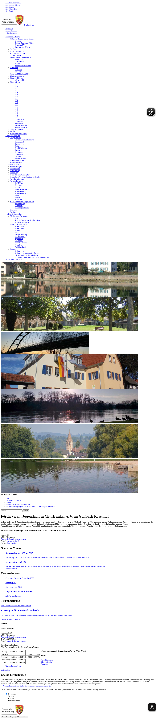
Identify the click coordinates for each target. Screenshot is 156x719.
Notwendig (12, 694)
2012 (16, 107)
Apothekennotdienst (22, 222)
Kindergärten (19, 228)
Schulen (17, 230)
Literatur (18, 156)
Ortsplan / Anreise (16, 129)
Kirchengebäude (16, 162)
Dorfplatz (18, 185)
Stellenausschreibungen (18, 134)
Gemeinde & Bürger (12, 37)
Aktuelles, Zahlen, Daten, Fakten (22, 39)
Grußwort (13, 49)
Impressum (9, 29)
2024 (16, 86)
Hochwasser (19, 152)
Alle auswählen (22, 717)
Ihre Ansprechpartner (17, 51)
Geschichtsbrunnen (21, 148)
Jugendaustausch (21, 127)
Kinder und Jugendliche (18, 224)
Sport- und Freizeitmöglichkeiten (22, 202)
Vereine (13, 212)
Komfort (11, 698)
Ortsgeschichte (15, 138)
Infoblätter (18, 72)
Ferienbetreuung (20, 119)
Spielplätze (18, 206)
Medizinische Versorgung (19, 216)
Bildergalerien (15, 82)
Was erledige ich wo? (17, 53)
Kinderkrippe (19, 226)
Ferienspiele (19, 121)
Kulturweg (18, 146)
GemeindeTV (20, 45)
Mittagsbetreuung (21, 125)
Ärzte (17, 218)
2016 (16, 101)
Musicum (18, 195)
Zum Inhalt (9, 7)
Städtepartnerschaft (17, 160)
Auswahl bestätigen (8, 717)
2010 (16, 111)
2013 (16, 105)
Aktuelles (18, 41)
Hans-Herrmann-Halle (23, 189)
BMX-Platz (19, 183)
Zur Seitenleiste (11, 9)
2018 (16, 97)
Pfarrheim (18, 200)
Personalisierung (14, 701)
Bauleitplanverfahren (22, 47)
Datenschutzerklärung (13, 666)
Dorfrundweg (19, 144)
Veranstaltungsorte (16, 181)
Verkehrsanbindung (17, 179)
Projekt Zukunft (20, 247)
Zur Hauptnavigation (13, 3)
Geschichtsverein (21, 158)
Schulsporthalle (20, 193)
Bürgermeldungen (16, 78)
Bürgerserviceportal (17, 76)
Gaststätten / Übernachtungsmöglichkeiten (25, 177)
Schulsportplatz (20, 191)
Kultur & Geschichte (12, 136)
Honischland (19, 142)
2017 (16, 99)
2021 (16, 90)
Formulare (18, 70)
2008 (16, 115)
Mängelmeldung (20, 80)
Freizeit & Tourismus (13, 165)
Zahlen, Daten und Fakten (24, 43)
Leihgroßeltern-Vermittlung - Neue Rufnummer (32, 257)
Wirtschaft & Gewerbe (13, 259)
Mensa (17, 232)
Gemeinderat (19, 61)
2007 (16, 117)
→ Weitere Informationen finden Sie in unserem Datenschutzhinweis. (26, 686)
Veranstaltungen (16, 167)
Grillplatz (18, 187)
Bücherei (13, 210)
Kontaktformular (11, 31)
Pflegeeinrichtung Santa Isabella (26, 255)
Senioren (13, 249)
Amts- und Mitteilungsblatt (19, 74)
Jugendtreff (19, 123)
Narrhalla (18, 197)
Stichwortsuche (15, 55)
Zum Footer (9, 11)
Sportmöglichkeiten (22, 208)
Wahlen (17, 64)
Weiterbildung (20, 204)
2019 (16, 94)
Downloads (14, 68)
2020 (16, 92)
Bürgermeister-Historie (23, 66)
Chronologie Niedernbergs (24, 140)
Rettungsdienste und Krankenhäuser (28, 220)
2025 (16, 84)
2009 (16, 113)
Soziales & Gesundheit (13, 214)
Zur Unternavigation (12, 5)
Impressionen (15, 169)
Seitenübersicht (10, 33)
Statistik (11, 696)
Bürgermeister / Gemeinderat (20, 57)
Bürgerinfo (18, 59)
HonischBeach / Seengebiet (20, 175)
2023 (16, 88)
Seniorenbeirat (20, 251)
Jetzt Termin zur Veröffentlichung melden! (16, 606)
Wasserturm (19, 154)
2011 (16, 109)
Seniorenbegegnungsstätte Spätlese (27, 253)
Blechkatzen (19, 150)
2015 (16, 103)
